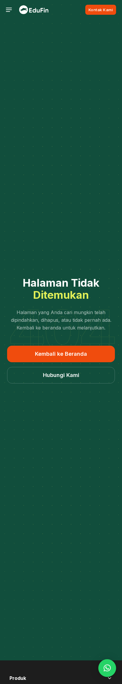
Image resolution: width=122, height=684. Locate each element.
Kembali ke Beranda (61, 354)
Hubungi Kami (61, 375)
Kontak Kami (101, 9)
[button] (107, 668)
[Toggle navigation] (9, 10)
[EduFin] (34, 9)
